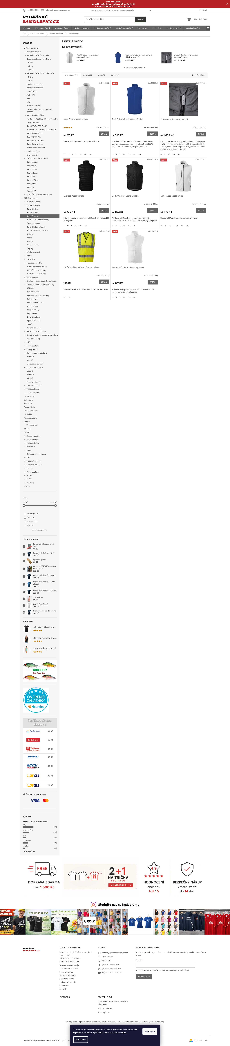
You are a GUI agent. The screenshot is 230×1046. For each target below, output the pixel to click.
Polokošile (31, 259)
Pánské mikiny (33, 212)
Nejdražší (101, 75)
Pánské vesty (32, 216)
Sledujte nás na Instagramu (118, 904)
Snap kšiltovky (33, 310)
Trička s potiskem (31, 48)
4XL (139, 154)
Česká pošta (28, 830)
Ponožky (30, 324)
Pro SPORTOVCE (34, 137)
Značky (27, 486)
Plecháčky (28, 414)
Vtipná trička (32, 91)
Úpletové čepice (34, 320)
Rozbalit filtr (38, 530)
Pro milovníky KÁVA (35, 133)
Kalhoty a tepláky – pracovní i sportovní (42, 335)
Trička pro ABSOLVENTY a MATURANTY (42, 119)
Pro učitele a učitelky (35, 140)
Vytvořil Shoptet (201, 1040)
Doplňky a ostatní (33, 382)
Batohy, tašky (32, 349)
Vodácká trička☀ (33, 151)
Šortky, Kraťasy (33, 223)
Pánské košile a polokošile (37, 230)
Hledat (140, 19)
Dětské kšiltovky (34, 317)
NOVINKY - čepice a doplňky (38, 295)
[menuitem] (26, 28)
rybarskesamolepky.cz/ (111, 968)
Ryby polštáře (29, 407)
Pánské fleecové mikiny (36, 270)
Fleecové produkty (34, 263)
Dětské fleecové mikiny (36, 274)
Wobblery (28, 403)
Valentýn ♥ (31, 191)
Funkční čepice (33, 292)
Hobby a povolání (33, 105)
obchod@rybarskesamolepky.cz (115, 952)
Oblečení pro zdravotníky (37, 353)
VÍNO (29, 102)
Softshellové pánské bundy (38, 219)
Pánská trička (32, 209)
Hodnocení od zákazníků (96, 1021)
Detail (104, 134)
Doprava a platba (66, 972)
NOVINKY (30, 475)
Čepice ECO (32, 313)
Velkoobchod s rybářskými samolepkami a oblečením (112, 10)
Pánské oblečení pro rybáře (38, 55)
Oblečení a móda (30, 198)
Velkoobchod (32, 425)
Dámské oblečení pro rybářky (39, 59)
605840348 (106, 960)
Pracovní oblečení (34, 328)
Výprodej (31, 396)
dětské (30, 378)
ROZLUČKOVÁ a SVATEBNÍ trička (39, 194)
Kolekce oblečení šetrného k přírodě (41, 281)
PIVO (29, 98)
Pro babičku (32, 169)
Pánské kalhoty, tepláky (36, 227)
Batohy (30, 241)
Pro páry (30, 187)
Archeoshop (159, 1021)
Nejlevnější (87, 75)
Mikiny (30, 66)
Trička (30, 62)
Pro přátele (31, 183)
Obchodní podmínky (67, 975)
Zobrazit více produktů (133, 67)
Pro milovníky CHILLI (35, 144)
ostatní (25, 846)
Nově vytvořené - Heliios (36, 454)
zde (124, 1032)
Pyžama (30, 234)
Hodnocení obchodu (67, 982)
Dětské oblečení (33, 252)
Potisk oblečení (33, 389)
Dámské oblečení (33, 201)
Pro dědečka (32, 173)
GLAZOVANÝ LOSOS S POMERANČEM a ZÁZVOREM (113, 1003)
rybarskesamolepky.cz (111, 964)
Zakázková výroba (66, 978)
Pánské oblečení (33, 205)
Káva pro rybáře (30, 418)
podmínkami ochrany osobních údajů (174, 970)
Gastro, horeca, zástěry (36, 331)
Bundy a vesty (32, 277)
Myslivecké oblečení (35, 84)
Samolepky (28, 400)
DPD (24, 835)
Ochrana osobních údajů (69, 965)
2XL (85, 154)
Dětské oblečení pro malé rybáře (40, 73)
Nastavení (81, 1039)
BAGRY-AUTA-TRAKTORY (37, 126)
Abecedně (115, 75)
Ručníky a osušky (33, 338)
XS (65, 154)
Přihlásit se (144, 976)
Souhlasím (149, 1031)
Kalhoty (30, 468)
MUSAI (29, 479)
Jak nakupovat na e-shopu (69, 958)
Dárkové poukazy (31, 410)
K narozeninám (32, 155)
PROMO (27, 432)
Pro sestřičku (32, 180)
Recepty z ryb (71, 1021)
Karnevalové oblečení (36, 147)
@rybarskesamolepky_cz (112, 972)
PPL (24, 825)
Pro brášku (31, 176)
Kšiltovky (31, 288)
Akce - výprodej (33, 392)
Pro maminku (32, 162)
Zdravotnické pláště (35, 364)
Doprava (81, 1021)
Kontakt (62, 989)
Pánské (30, 360)
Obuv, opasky (32, 245)
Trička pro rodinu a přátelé (37, 158)
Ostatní (27, 421)
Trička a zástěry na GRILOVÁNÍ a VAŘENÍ (39, 110)
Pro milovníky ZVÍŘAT (35, 115)
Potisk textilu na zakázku (69, 961)
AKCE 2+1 (27, 428)
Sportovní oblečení (34, 385)
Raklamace (63, 985)
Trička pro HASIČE (34, 122)
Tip (30, 525)
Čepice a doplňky (33, 436)
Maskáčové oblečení (35, 87)
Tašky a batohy (33, 346)
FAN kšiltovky (32, 306)
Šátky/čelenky (33, 299)
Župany (30, 248)
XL (80, 154)
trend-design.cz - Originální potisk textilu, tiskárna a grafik (130, 1021)
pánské (30, 371)
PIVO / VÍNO (31, 95)
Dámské (30, 356)
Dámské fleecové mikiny (37, 266)
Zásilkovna (27, 840)
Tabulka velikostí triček (68, 968)
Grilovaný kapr (103, 1012)
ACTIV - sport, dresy (35, 367)
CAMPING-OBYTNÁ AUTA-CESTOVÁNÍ (41, 129)
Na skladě (32, 514)
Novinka (31, 521)
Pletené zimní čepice (35, 302)
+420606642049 (108, 957)
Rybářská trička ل (34, 51)
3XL (90, 154)
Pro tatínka (31, 165)
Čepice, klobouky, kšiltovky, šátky (40, 284)
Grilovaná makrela (105, 1008)
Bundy (29, 237)
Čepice (31, 69)
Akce (30, 517)
